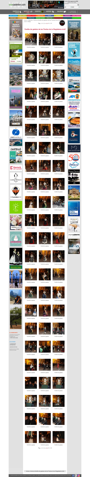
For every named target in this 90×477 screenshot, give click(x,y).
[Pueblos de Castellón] (16, 330)
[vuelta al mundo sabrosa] (16, 305)
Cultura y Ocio (40, 15)
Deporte (49, 15)
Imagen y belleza (22, 15)
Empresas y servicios (31, 15)
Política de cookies (13, 350)
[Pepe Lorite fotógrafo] (74, 238)
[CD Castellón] (16, 200)
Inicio (25, 20)
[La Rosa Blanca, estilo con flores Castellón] (16, 230)
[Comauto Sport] (74, 93)
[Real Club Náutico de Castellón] (74, 144)
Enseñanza (58, 15)
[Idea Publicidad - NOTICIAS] (74, 254)
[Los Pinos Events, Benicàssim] (74, 200)
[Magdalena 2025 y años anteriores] (16, 269)
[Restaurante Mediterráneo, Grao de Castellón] (74, 128)
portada (61, 475)
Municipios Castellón (40, 17)
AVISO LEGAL (57, 475)
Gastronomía (67, 15)
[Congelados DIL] (74, 168)
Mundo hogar (13, 17)
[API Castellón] (74, 112)
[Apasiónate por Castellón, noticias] (74, 77)
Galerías (30, 20)
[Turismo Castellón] (16, 164)
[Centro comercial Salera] (74, 58)
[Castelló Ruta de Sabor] (16, 41)
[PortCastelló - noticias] (16, 146)
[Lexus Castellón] (46, 8)
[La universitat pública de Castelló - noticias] (16, 86)
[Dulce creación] (16, 247)
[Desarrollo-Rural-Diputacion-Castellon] (74, 42)
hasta (73, 7)
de (65, 7)
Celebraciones (31, 17)
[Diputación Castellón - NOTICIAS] (16, 171)
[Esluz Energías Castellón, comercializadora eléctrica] (16, 214)
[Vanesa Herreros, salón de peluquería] (74, 184)
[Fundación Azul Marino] (74, 216)
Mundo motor (49, 17)
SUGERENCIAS (12, 336)
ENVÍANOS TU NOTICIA (14, 335)
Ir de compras (22, 17)
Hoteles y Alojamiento (76, 15)
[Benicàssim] (16, 109)
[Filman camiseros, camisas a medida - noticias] (74, 232)
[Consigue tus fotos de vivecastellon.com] (72, 12)
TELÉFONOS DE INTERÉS (14, 349)
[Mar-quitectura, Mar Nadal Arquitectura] (74, 152)
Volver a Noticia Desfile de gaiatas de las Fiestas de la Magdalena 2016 (45, 471)
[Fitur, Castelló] (16, 127)
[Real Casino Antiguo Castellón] (16, 184)
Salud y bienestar (13, 15)
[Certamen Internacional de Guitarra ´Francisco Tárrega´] (16, 289)
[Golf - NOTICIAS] (16, 64)
